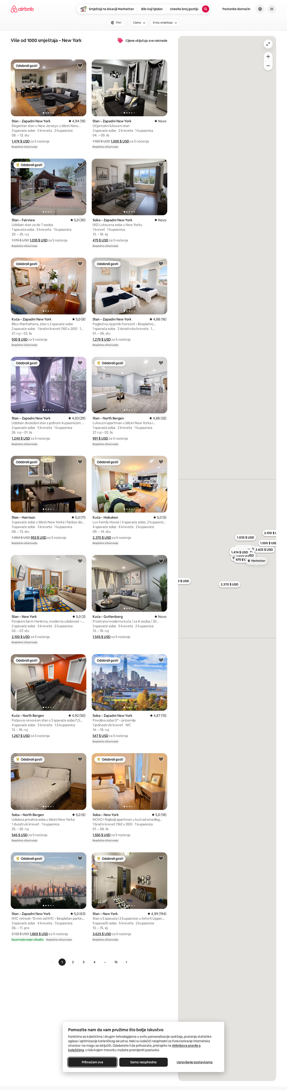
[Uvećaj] (268, 56)
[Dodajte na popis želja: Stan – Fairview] (80, 164)
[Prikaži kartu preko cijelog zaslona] (268, 43)
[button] (21, 141)
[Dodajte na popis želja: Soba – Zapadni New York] (161, 164)
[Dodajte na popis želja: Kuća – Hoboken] (161, 461)
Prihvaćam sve (92, 1062)
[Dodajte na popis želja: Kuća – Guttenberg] (161, 560)
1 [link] (62, 962)
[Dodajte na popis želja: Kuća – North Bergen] (80, 660)
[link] (51, 962)
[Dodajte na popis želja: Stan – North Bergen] (161, 362)
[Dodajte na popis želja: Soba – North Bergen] (80, 759)
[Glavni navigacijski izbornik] (271, 8)
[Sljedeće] (126, 962)
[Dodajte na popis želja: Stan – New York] (80, 560)
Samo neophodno (143, 1062)
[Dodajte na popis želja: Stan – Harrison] (80, 461)
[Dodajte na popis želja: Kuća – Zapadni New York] (80, 263)
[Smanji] (268, 65)
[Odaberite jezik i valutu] (260, 8)
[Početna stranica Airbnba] (22, 9)
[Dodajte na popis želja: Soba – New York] (161, 759)
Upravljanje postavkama (195, 1062)
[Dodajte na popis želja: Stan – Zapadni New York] (80, 65)
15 (115, 962)
